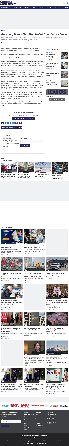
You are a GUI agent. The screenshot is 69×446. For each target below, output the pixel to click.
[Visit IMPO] (34, 405)
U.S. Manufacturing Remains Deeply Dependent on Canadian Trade (52, 64)
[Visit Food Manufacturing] (15, 405)
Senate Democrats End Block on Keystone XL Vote (8, 176)
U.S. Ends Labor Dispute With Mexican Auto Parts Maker (32, 329)
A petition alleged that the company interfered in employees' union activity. (33, 332)
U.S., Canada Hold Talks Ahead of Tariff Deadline (33, 385)
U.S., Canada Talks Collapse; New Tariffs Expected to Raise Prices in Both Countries (11, 329)
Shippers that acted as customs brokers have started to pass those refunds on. (56, 390)
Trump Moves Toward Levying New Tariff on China (52, 73)
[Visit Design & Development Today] (5, 405)
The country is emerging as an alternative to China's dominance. (56, 334)
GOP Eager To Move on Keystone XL (42, 175)
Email (2, 419)
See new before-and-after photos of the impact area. (56, 363)
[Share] (6, 123)
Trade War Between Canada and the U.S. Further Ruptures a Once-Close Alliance (56, 302)
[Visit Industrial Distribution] (44, 406)
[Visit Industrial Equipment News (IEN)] (24, 405)
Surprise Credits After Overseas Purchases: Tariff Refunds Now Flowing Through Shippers (55, 386)
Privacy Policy (28, 441)
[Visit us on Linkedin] (34, 438)
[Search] (64, 3)
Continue (25, 145)
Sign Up (4, 426)
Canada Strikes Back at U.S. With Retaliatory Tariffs (55, 274)
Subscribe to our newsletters (23, 118)
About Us (9, 441)
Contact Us (15, 441)
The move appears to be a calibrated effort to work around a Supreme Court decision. (11, 277)
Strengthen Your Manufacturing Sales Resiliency (10, 246)
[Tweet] (13, 123)
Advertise (21, 441)
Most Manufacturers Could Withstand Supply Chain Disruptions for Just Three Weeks (11, 302)
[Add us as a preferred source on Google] (20, 123)
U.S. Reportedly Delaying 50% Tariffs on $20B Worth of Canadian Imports (11, 385)
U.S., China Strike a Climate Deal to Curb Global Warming (24, 176)
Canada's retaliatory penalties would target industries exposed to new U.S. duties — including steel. (11, 335)
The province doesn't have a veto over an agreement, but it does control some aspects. (34, 362)
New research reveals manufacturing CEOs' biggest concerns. (11, 306)
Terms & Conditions (38, 441)
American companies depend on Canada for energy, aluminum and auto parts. (34, 250)
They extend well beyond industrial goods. (56, 277)
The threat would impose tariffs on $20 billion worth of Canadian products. (33, 389)
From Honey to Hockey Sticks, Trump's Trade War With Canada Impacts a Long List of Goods (52, 82)
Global (3, 30)
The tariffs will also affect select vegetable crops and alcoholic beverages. (34, 279)
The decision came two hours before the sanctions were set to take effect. (11, 389)
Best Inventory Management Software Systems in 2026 (52, 56)
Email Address (24, 138)
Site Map (60, 441)
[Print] (2, 123)
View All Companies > (57, 99)
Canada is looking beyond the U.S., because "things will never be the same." (57, 306)
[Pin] (16, 123)
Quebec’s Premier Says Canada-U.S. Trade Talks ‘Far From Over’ (34, 357)
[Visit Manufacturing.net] (54, 406)
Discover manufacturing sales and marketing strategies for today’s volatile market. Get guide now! (11, 251)
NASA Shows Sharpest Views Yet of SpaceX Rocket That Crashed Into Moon (56, 358)
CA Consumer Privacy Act (50, 441)
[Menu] (67, 3)
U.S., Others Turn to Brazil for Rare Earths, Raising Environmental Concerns (56, 329)
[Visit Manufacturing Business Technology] (64, 405)
